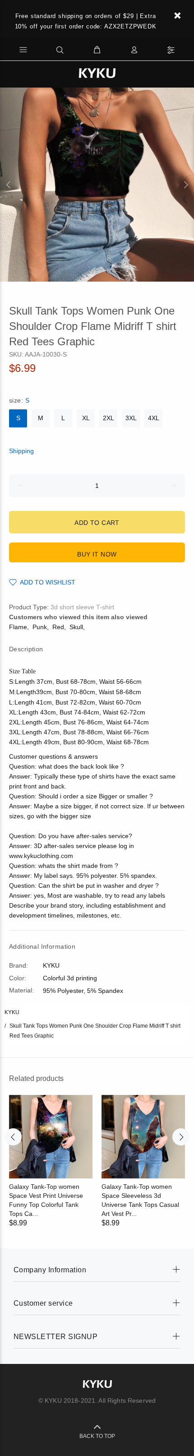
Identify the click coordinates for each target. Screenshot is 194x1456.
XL (86, 418)
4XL (153, 418)
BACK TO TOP (97, 1436)
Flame (18, 627)
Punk (39, 627)
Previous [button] (8, 184)
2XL (108, 418)
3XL (131, 418)
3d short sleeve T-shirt (82, 607)
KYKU (12, 1012)
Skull (76, 627)
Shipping (21, 450)
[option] (97, 185)
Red (58, 627)
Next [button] (185, 184)
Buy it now (96, 554)
